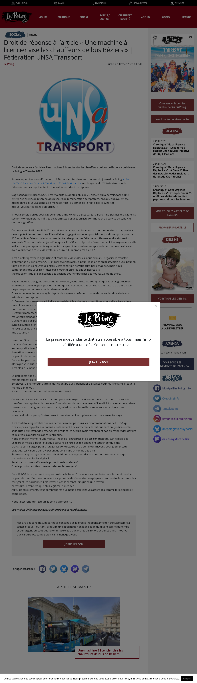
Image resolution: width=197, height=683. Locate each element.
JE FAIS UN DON (98, 362)
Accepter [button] (187, 678)
